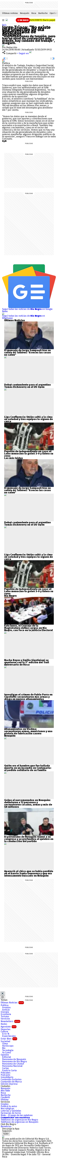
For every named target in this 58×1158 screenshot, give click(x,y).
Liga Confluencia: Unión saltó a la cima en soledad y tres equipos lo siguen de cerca (28, 419)
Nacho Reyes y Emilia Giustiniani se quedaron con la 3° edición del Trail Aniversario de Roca (26, 662)
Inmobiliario (7, 1077)
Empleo (4, 1104)
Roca (33, 13)
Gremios (6, 1007)
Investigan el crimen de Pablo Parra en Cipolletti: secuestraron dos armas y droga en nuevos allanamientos (28, 697)
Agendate (8, 1026)
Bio (3, 1048)
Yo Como (6, 1052)
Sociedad (5, 1041)
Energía (5, 1012)
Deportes (5, 1029)
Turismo (5, 1016)
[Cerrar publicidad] (2, 993)
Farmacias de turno (11, 1113)
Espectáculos (9, 1036)
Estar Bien (8, 1038)
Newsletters (10, 1021)
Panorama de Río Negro (14, 1061)
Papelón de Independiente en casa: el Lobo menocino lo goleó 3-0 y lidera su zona (28, 453)
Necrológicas (7, 1108)
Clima (5, 1044)
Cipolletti (5, 1097)
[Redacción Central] (3, 45)
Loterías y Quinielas (11, 1111)
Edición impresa (9, 1084)
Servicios (5, 1019)
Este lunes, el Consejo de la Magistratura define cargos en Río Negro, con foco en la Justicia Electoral (28, 628)
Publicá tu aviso (9, 1106)
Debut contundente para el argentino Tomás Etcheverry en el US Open (27, 386)
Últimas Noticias (12, 1002)
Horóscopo (7, 1046)
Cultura (4, 1031)
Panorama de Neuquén (14, 1059)
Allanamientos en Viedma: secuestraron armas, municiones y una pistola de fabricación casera (28, 731)
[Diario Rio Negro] (3, 1136)
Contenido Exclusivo (11, 1079)
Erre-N (5, 1034)
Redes (4, 1024)
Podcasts (5, 1075)
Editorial (6, 1057)
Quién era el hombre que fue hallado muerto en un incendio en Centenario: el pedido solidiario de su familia (27, 768)
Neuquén (24, 13)
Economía (6, 1014)
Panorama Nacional (12, 1066)
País (4, 25)
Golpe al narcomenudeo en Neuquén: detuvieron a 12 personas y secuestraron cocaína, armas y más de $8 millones (28, 803)
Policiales (5, 1073)
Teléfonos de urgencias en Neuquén (19, 1122)
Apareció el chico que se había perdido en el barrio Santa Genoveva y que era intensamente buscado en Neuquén (28, 873)
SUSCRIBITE (42, 20)
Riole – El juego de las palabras (17, 1115)
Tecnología (7, 1050)
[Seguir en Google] (3, 60)
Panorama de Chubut (13, 1064)
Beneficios (6, 1126)
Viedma (4, 1100)
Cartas (5, 1068)
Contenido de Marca (11, 1082)
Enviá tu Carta (9, 1070)
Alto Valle (5, 1091)
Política (4, 1005)
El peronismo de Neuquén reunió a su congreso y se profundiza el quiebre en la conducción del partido (28, 839)
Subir (6, 1133)
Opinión (5, 1055)
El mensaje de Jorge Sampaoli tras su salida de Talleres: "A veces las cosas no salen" (27, 352)
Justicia (6, 1010)
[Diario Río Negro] (7, 20)
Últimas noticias (10, 13)
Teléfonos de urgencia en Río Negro (19, 1120)
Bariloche (43, 13)
